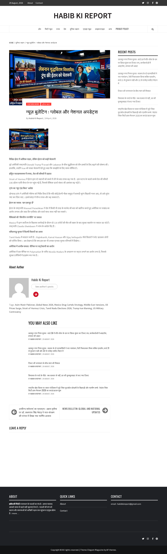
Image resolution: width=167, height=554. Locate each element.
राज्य (58, 28)
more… (15, 513)
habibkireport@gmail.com (129, 504)
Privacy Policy (122, 28)
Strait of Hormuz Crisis (33, 308)
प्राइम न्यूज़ (87, 28)
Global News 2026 (44, 304)
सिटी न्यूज (48, 28)
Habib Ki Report (36, 118)
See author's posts (44, 286)
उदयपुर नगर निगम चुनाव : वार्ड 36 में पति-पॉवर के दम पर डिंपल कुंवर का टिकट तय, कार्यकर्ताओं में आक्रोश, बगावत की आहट (67, 334)
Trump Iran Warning (82, 308)
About (30, 3)
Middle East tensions (94, 304)
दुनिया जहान (74, 28)
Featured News (33, 104)
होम (39, 28)
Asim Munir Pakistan (25, 304)
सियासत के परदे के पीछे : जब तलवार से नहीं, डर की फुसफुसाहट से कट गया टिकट (58, 375)
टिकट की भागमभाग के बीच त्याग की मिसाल (44, 363)
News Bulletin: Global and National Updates (81, 410)
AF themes (111, 550)
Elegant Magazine (95, 550)
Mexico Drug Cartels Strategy (68, 304)
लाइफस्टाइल (100, 28)
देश (65, 28)
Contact (39, 3)
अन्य (110, 28)
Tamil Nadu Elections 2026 (59, 308)
